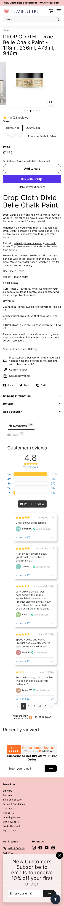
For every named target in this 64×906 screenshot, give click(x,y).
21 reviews (30, 467)
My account (9, 830)
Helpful (22, 537)
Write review (34, 504)
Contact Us (9, 808)
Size (6, 121)
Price (6, 147)
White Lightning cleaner (28, 243)
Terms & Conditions (14, 804)
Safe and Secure (12, 799)
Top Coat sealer (20, 246)
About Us (8, 812)
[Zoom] (50, 102)
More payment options (32, 186)
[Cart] (51, 10)
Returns (8, 404)
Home (6, 30)
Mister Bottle (46, 246)
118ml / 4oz (13, 127)
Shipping (21, 161)
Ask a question (12, 411)
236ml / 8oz (33, 127)
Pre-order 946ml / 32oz (42, 136)
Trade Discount (11, 826)
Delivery (7, 790)
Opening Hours (11, 817)
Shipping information (17, 396)
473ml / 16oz (13, 136)
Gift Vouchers (11, 821)
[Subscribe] (49, 893)
